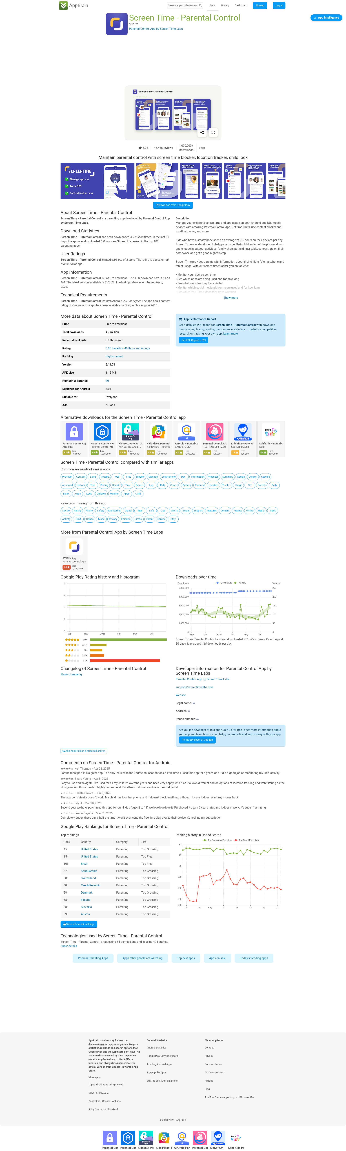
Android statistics (156, 1047)
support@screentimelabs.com (195, 687)
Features (212, 510)
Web (117, 476)
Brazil (84, 863)
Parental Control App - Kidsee (74, 443)
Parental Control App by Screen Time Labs (122, 532)
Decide (241, 476)
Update (116, 485)
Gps (163, 510)
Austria (85, 914)
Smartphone (169, 476)
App (151, 485)
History (81, 485)
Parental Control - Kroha (102, 443)
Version (253, 476)
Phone (89, 510)
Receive (105, 476)
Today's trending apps (254, 958)
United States (89, 849)
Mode (101, 519)
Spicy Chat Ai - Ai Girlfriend (103, 1109)
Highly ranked (114, 356)
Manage (153, 476)
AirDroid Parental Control (186, 443)
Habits (90, 519)
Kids (162, 485)
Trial (92, 485)
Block (66, 493)
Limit (78, 519)
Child (138, 493)
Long (93, 476)
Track (273, 510)
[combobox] (182, 5)
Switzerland (88, 878)
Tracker (226, 485)
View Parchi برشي (98, 1092)
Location (213, 485)
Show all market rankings (80, 924)
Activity (66, 519)
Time (128, 485)
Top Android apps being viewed (105, 1084)
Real (139, 510)
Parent (150, 519)
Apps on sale (217, 958)
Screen (139, 485)
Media (261, 510)
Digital (128, 510)
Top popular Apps (156, 1072)
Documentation (213, 1064)
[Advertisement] (169, 60)
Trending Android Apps (159, 1064)
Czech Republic (90, 885)
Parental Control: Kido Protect (215, 443)
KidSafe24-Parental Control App (243, 443)
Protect (238, 510)
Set (250, 485)
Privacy (113, 519)
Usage (238, 485)
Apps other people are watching (143, 958)
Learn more (230, 333)
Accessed (67, 485)
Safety (100, 510)
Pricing (225, 5)
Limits (138, 519)
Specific (265, 476)
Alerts (174, 510)
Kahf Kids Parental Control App (271, 443)
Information (197, 476)
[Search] (200, 5)
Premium (67, 476)
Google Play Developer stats (162, 1055)
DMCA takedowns (215, 1072)
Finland (85, 899)
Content (225, 510)
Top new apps (186, 958)
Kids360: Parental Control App (130, 443)
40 (107, 380)
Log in (279, 5)
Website (181, 695)
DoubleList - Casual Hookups (104, 1101)
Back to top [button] (337, 1118)
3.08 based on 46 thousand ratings (128, 348)
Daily (274, 485)
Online (249, 510)
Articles (209, 1080)
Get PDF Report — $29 (193, 340)
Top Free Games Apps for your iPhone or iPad (230, 1097)
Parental (200, 485)
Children (101, 493)
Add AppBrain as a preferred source (85, 750)
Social (186, 510)
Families (125, 519)
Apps (213, 5)
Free (128, 476)
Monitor (114, 493)
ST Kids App (69, 558)
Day (183, 476)
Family (77, 510)
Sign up (260, 5)
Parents (262, 485)
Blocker (140, 476)
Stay (173, 519)
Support (198, 510)
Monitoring (114, 510)
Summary (227, 476)
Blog (207, 1089)
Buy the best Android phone (162, 1080)
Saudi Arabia (89, 871)
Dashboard (241, 5)
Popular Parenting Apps (93, 958)
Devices (187, 485)
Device (66, 510)
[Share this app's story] (202, 132)
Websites (213, 476)
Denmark (86, 892)
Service (161, 519)
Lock (89, 493)
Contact (80, 476)
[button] (230, 703)
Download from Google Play (174, 205)
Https (77, 493)
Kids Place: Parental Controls (158, 443)
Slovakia (86, 907)
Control (174, 485)
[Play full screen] (213, 132)
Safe (151, 510)
